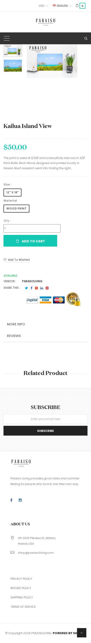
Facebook (31, 288)
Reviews (14, 336)
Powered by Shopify (69, 633)
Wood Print (16, 208)
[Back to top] (81, 632)
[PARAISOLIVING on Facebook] (11, 500)
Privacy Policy (21, 579)
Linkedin (41, 288)
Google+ (36, 288)
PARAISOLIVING (32, 281)
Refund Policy (20, 588)
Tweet (26, 288)
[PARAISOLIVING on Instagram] (20, 500)
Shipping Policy (21, 597)
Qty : (7, 221)
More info (16, 324)
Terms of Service (23, 607)
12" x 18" (12, 192)
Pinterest (47, 288)
